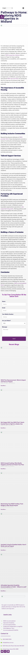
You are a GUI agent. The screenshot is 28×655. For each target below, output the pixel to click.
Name (3, 301)
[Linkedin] (8, 651)
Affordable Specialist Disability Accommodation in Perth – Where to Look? (13, 586)
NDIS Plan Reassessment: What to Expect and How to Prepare (13, 381)
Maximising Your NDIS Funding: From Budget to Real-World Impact (12, 505)
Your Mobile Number (7, 314)
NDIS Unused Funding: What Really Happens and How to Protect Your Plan (12, 464)
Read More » (3, 385)
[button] (2, 17)
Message (4, 327)
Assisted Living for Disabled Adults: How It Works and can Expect (13, 545)
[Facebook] (2, 651)
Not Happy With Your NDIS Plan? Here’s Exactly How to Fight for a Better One (12, 423)
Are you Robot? (6, 320)
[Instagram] (5, 651)
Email (3, 307)
